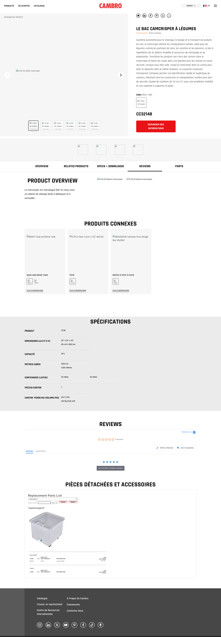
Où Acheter (24, 5)
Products (9, 5)
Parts (179, 166)
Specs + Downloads (110, 166)
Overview (41, 166)
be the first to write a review (111, 468)
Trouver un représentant (49, 604)
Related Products (76, 166)
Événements (73, 604)
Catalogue (39, 5)
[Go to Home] (110, 6)
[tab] (164, 448)
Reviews (145, 166)
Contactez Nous (75, 610)
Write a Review (155, 33)
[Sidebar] (215, 6)
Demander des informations (156, 126)
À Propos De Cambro (77, 598)
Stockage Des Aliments (13, 17)
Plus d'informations (35, 290)
